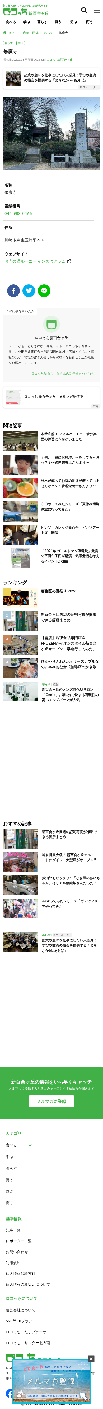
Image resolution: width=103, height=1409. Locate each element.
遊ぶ (73, 22)
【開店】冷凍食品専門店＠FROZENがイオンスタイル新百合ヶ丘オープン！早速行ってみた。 (69, 643)
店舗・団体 (31, 33)
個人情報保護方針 (20, 1273)
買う (58, 22)
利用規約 (13, 1262)
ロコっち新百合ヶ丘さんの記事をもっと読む (63, 373)
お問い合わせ (17, 1251)
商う (89, 22)
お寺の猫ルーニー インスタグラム (34, 261)
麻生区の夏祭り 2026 (58, 591)
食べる (11, 22)
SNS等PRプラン (19, 1321)
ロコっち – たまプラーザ (26, 1331)
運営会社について (20, 1310)
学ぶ (26, 22)
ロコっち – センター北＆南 (28, 1342)
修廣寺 (63, 33)
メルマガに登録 (51, 1101)
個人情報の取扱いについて (28, 1284)
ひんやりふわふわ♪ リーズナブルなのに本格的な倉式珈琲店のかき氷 (70, 664)
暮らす (42, 22)
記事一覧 (13, 1230)
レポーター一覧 (19, 1241)
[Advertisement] (51, 757)
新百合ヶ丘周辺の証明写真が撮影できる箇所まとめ (68, 617)
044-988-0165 (18, 213)
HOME (12, 33)
